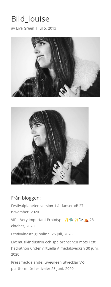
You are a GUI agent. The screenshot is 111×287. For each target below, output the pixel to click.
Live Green (25, 28)
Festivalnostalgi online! (31, 233)
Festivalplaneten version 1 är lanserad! (44, 205)
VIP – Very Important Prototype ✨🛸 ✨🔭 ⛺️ (50, 219)
